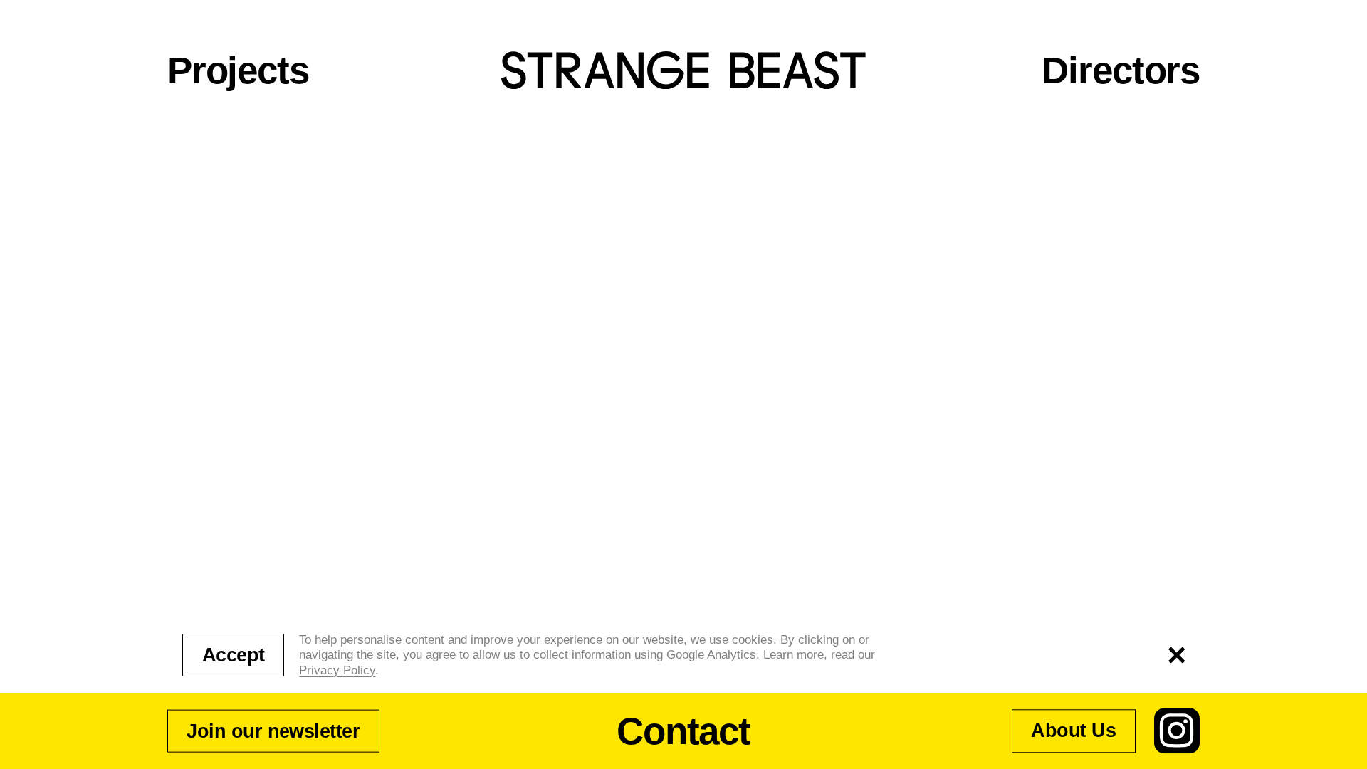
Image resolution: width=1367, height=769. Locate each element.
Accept (233, 655)
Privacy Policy (337, 670)
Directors (1121, 70)
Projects (238, 70)
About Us (1073, 731)
